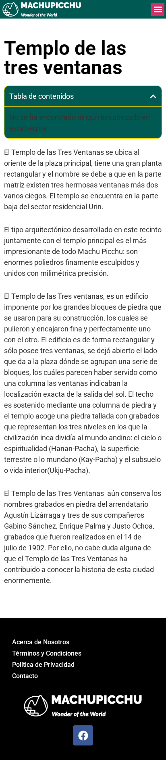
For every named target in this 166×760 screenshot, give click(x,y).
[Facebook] (83, 735)
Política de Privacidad (43, 664)
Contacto (25, 676)
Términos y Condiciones (46, 653)
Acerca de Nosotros (40, 642)
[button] (157, 9)
